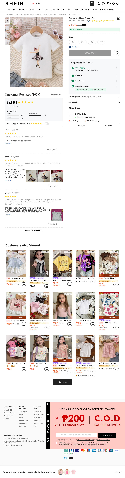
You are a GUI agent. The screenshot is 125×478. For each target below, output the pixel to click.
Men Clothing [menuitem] (85, 9)
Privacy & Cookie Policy (85, 440)
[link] (103, 3)
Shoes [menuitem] (95, 9)
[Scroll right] (118, 9)
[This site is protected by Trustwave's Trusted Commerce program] (65, 458)
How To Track (23, 423)
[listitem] (16, 269)
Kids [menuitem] (69, 9)
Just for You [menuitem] (23, 9)
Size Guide (22, 426)
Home (7, 14)
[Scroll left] (115, 9)
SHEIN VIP (37, 420)
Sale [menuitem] (38, 9)
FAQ (35, 426)
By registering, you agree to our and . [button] (83, 440)
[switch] (47, 123)
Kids (11, 14)
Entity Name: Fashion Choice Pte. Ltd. (16, 438)
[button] (113, 3)
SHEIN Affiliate (38, 423)
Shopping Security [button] (82, 86)
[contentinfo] (94, 452)
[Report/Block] (61, 149)
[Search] (92, 3)
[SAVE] (117, 53)
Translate (8, 144)
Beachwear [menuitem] (61, 9)
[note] (109, 275)
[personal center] (98, 3)
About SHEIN (8, 410)
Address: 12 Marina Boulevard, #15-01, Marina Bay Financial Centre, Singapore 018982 (26, 442)
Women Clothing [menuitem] (49, 9)
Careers (6, 419)
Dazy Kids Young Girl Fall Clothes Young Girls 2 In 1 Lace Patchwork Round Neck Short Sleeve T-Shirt (39, 280)
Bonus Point (38, 417)
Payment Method (39, 415)
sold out (90, 52)
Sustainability (8, 416)
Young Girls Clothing (22, 14)
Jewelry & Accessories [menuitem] (107, 9)
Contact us (37, 412)
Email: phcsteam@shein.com (13, 445)
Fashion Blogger (9, 413)
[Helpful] (48, 149)
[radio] (73, 42)
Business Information (13, 435)
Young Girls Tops (35, 14)
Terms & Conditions (103, 440)
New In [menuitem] (32, 9)
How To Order (23, 420)
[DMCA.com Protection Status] (71, 458)
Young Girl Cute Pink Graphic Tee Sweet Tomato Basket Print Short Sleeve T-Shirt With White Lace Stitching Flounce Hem (16, 320)
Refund (21, 417)
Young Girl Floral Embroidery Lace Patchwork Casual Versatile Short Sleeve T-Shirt (85, 365)
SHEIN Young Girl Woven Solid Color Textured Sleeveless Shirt (109, 363)
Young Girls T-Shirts (49, 14)
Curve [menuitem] (76, 9)
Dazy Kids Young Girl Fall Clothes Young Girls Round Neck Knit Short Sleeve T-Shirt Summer (63, 365)
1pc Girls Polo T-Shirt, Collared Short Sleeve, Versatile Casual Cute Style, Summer (85, 320)
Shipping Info (23, 412)
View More (62, 382)
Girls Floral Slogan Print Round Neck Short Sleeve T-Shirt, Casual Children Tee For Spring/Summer (63, 280)
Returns (21, 415)
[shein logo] (14, 3)
